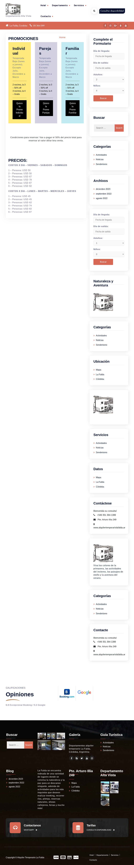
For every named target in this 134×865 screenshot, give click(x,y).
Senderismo (101, 164)
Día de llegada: (101, 51)
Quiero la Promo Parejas (46, 108)
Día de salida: (101, 63)
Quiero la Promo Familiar (72, 108)
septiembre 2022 (103, 194)
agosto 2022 (101, 198)
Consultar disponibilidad (112, 11)
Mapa (98, 370)
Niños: (97, 86)
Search (119, 128)
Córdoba (100, 379)
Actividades (101, 155)
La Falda (100, 374)
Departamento (60, 5)
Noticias (100, 159)
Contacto (46, 16)
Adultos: (98, 74)
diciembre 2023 (103, 189)
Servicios (79, 5)
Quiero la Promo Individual (19, 109)
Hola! (43, 5)
